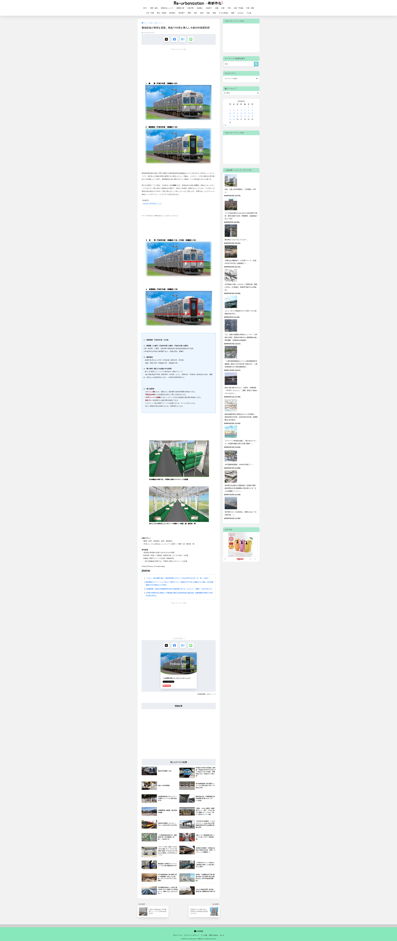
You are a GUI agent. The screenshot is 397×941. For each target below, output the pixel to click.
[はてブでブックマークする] (183, 39)
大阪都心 (200, 8)
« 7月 (225, 125)
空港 (208, 13)
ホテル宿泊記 (223, 13)
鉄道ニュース (211, 694)
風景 (232, 13)
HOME (199, 931)
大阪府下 (209, 8)
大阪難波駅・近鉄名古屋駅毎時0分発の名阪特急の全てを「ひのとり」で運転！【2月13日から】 (179, 589)
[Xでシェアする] (166, 39)
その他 (248, 13)
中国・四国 (250, 8)
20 (241, 116)
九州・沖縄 (150, 13)
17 (230, 116)
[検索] (256, 64)
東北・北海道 (161, 13)
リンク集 (204, 935)
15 (248, 113)
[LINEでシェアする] (191, 39)
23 (252, 116)
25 (234, 119)
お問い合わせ (213, 935)
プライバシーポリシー (191, 935)
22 (248, 116)
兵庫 (222, 8)
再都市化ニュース (167, 8)
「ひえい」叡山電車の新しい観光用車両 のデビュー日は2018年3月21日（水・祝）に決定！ (177, 578)
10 (230, 113)
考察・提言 (154, 8)
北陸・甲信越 (238, 8)
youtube (240, 13)
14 (245, 113)
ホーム (222, 935)
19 (237, 116)
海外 (195, 13)
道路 (214, 13)
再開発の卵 (180, 8)
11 (234, 113)
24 (230, 119)
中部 (229, 8)
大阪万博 (190, 8)
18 (234, 116)
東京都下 (182, 13)
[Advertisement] (179, 65)
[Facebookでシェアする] (174, 39)
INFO (145, 8)
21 (245, 116)
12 (237, 113)
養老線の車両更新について (152, 203)
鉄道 (201, 13)
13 (241, 113)
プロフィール (177, 935)
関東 (189, 13)
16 (252, 113)
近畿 (216, 8)
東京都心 (172, 13)
